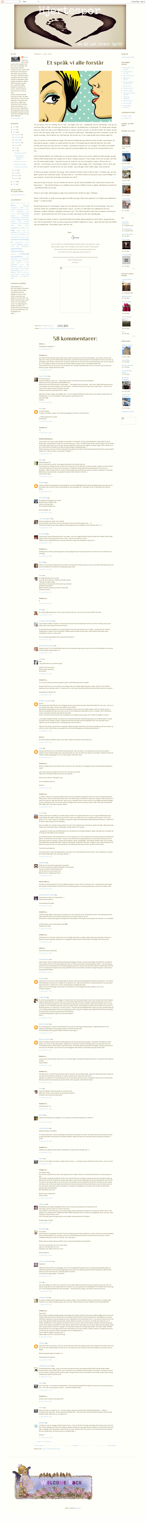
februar (16, 175)
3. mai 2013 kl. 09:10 (45, 433)
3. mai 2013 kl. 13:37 (45, 695)
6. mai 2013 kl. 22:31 (45, 1276)
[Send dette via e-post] (58, 326)
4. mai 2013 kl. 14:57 (45, 953)
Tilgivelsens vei (128, 88)
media (27, 237)
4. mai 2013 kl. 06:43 (45, 929)
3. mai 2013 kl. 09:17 (45, 454)
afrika (18, 203)
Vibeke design (126, 184)
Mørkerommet (126, 296)
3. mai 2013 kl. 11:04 (45, 592)
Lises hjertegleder (45, 519)
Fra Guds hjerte (127, 254)
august (16, 145)
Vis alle (133, 213)
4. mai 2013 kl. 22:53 (45, 1033)
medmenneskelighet (48, 328)
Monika (41, 1115)
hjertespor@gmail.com (18, 195)
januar (16, 178)
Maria (41, 460)
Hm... (123, 332)
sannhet (13, 260)
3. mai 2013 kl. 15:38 (45, 731)
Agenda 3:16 (25, 203)
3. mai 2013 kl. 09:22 (45, 476)
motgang (19, 244)
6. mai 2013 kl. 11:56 (45, 1122)
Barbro (41, 562)
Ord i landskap (126, 317)
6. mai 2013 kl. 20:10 (45, 1255)
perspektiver (70, 328)
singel (12, 262)
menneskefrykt (19, 242)
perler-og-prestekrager (46, 646)
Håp (13, 230)
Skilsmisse (14, 264)
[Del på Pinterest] (67, 326)
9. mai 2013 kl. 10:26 (45, 1416)
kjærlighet (14, 232)
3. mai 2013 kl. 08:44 (45, 421)
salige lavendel (44, 1297)
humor (27, 228)
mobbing (57, 328)
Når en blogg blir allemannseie (128, 82)
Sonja (41, 748)
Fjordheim (42, 863)
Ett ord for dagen (127, 234)
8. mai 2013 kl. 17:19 (45, 1390)
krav (24, 232)
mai (15, 150)
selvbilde (19, 261)
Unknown (42, 482)
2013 (14, 132)
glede (19, 225)
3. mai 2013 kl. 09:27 (45, 491)
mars (16, 173)
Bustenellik (42, 534)
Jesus (24, 230)
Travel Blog (125, 360)
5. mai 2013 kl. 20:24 (45, 1065)
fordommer (25, 215)
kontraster (20, 232)
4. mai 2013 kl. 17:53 (45, 991)
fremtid (13, 221)
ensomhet (13, 213)
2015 (14, 127)
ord (18, 254)
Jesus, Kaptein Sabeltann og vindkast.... (19, 157)
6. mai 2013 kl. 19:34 (45, 1198)
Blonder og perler (44, 1039)
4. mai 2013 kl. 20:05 (45, 1018)
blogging (26, 206)
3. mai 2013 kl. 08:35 (45, 402)
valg (27, 274)
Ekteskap (20, 211)
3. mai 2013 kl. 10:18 (45, 556)
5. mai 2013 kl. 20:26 (45, 1082)
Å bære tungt (127, 103)
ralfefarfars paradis (45, 1366)
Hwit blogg (125, 152)
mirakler (27, 242)
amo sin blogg (126, 302)
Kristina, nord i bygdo (46, 621)
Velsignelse (14, 276)
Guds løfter (21, 228)
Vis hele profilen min (17, 118)
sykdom (26, 268)
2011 (14, 184)
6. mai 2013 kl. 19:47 (45, 1223)
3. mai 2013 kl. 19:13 (45, 788)
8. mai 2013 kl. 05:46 (45, 1337)
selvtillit (24, 260)
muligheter (26, 244)
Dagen (27, 207)
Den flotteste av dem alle (128, 72)
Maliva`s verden (127, 345)
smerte (20, 266)
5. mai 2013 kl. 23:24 (45, 1097)
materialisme (21, 237)
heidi (40, 610)
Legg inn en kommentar (44, 1441)
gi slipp (23, 223)
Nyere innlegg (38, 1445)
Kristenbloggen (127, 229)
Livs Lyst (125, 135)
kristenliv (13, 234)
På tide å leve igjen (20, 164)
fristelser (26, 221)
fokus (27, 213)
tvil (28, 272)
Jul (28, 230)
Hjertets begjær (128, 90)
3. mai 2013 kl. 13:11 (45, 674)
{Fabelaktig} (126, 199)
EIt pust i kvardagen (45, 701)
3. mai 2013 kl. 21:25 (45, 889)
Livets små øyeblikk (45, 1261)
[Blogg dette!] (61, 326)
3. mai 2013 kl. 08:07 (45, 349)
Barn (41, 328)
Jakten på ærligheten (126, 97)
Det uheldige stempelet (127, 106)
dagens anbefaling (17, 209)
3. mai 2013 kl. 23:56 (45, 906)
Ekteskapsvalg (127, 101)
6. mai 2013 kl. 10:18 (45, 1109)
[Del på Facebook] (65, 326)
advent (13, 203)
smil (24, 266)
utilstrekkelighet (15, 274)
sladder (22, 264)
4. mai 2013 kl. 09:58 (45, 942)
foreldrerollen (25, 217)
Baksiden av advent (127, 78)
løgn (28, 234)
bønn (21, 207)
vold (20, 276)
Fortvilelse (18, 219)
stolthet (13, 268)
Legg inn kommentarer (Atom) (51, 1449)
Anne (40, 575)
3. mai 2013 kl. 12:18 (45, 615)
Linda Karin (42, 997)
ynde (40, 659)
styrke (17, 268)
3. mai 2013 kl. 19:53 (45, 875)
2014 (14, 129)
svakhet (21, 268)
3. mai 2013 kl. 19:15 (45, 807)
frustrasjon (14, 223)
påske (19, 259)
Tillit (18, 272)
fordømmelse (15, 217)
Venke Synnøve (44, 1024)
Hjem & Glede (43, 376)
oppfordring (63, 328)
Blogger (78, 1508)
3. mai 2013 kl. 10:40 (45, 569)
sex (28, 260)
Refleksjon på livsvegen (47, 895)
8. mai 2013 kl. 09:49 (45, 1360)
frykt (19, 223)
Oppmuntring (17, 251)
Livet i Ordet (126, 239)
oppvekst (13, 254)
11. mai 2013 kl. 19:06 (46, 1437)
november (17, 137)
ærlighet (24, 276)
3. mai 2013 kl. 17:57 (45, 757)
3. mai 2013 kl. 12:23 (45, 639)
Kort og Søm (43, 498)
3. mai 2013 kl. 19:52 (45, 856)
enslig (27, 211)
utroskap (22, 274)
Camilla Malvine (44, 959)
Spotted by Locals (128, 411)
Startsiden (75, 1445)
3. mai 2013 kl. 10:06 (45, 543)
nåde (17, 246)
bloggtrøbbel (14, 207)
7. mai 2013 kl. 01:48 (45, 1291)
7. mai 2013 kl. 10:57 (45, 1304)
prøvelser (14, 259)
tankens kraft (23, 270)
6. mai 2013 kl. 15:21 (45, 1152)
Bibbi (40, 1282)
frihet (19, 221)
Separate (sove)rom (20, 153)
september (17, 142)
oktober (17, 140)
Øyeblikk (42, 1423)
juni (15, 148)
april (16, 170)
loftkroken (42, 1204)
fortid (12, 219)
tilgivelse (13, 272)
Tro (22, 272)
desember (17, 134)
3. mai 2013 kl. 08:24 (45, 370)
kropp (18, 234)
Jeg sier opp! (127, 86)
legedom (23, 234)
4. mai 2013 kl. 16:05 (45, 972)
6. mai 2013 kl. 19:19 (45, 1164)
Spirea (43, 325)
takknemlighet (15, 270)
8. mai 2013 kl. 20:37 (45, 1401)
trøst (25, 272)
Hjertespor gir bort (19, 161)
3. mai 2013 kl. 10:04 (45, 528)
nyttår (12, 246)
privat (27, 256)
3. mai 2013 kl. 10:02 (45, 512)
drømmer (27, 209)
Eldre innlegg (112, 1445)
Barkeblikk (42, 1229)
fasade (23, 213)
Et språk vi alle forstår (20, 167)
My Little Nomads (127, 365)
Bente (41, 408)
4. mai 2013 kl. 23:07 (45, 1050)
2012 (14, 181)
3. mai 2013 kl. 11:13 (45, 603)
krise (27, 232)
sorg (28, 266)
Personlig (24, 254)
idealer (18, 230)
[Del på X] (63, 326)
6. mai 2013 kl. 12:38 (45, 1141)
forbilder (13, 215)
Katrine (41, 813)
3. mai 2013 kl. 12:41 (45, 653)
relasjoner (25, 259)
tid (28, 270)
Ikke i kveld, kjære (128, 76)
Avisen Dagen (127, 116)
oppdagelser (25, 246)
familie (18, 213)
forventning (25, 219)
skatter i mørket (22, 262)
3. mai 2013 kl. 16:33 (45, 742)
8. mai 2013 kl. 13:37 (45, 1377)
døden (12, 211)
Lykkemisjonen (44, 1128)
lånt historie (14, 237)
